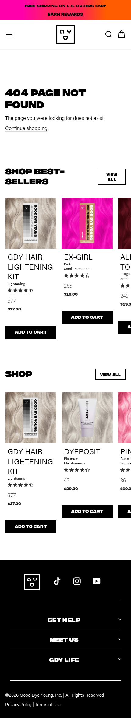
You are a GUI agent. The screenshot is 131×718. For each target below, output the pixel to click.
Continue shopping (26, 127)
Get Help (64, 619)
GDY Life (64, 659)
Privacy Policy (18, 704)
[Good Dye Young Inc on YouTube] (97, 580)
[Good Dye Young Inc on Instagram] (77, 580)
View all (112, 177)
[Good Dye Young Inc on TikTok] (57, 580)
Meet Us (64, 639)
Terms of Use (48, 704)
